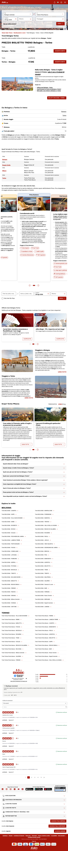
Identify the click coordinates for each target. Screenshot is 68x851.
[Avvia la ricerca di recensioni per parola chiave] (66, 707)
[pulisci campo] (30, 14)
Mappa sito (28, 835)
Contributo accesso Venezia (34, 837)
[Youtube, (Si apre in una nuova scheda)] (19, 789)
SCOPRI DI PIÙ (28, 339)
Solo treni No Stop (9, 298)
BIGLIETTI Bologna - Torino (56, 97)
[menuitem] (55, 2)
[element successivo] (38, 285)
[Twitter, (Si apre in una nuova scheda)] (15, 789)
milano (4, 171)
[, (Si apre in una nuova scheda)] (7, 789)
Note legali (34, 835)
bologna (4, 159)
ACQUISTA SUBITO (60, 51)
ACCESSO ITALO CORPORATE (58, 826)
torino (4, 178)
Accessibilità (54, 835)
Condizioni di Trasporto (19, 835)
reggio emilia (6, 165)
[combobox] (16, 15)
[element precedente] (30, 285)
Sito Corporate (61, 835)
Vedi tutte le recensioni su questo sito (18, 681)
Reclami (10, 835)
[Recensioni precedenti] (25, 777)
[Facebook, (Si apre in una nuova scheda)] (3, 789)
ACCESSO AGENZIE (60, 831)
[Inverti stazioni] (34, 14)
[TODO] (21, 692)
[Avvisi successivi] (44, 777)
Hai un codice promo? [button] (9, 24)
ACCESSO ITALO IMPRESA (58, 821)
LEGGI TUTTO (62, 372)
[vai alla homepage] (5, 2)
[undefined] (26, 678)
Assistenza (5, 835)
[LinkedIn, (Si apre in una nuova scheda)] (11, 789)
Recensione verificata (62, 712)
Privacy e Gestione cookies (44, 835)
